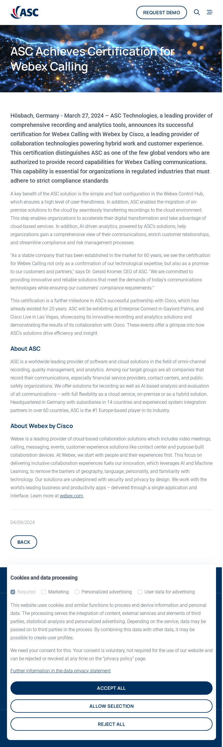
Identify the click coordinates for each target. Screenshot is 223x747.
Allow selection (111, 706)
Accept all (111, 688)
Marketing (58, 592)
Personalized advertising (107, 592)
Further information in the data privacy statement (60, 671)
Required (26, 592)
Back (23, 542)
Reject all (111, 724)
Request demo (161, 12)
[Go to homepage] (24, 12)
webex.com (71, 495)
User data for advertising (170, 592)
